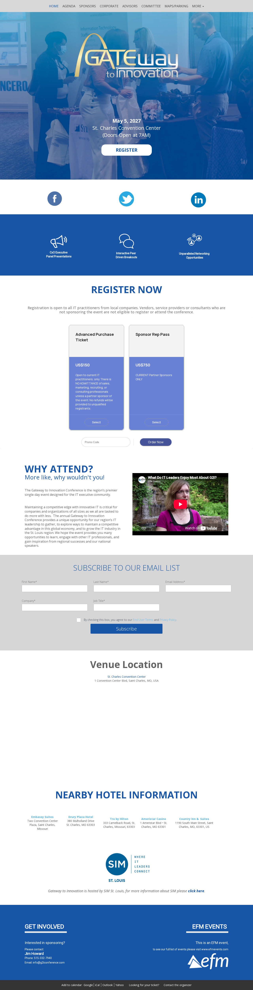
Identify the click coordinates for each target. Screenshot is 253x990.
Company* (28, 601)
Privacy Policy (168, 620)
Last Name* (101, 582)
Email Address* (175, 582)
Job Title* (99, 601)
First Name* (29, 582)
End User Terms (143, 620)
